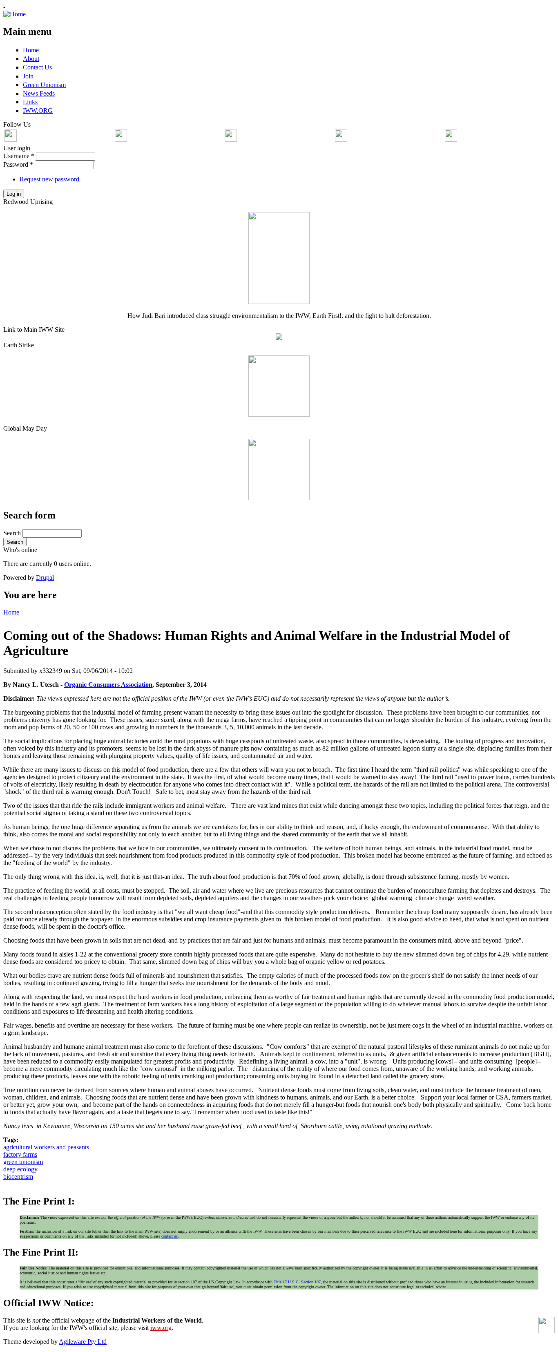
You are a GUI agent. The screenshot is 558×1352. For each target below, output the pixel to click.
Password (18, 164)
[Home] (14, 14)
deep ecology (20, 1169)
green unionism (23, 1161)
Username (18, 155)
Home (11, 612)
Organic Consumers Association (108, 684)
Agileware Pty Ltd (83, 1341)
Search (12, 533)
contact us (169, 1236)
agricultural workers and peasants (46, 1147)
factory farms (20, 1154)
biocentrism (18, 1176)
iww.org (161, 1327)
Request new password (49, 179)
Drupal (45, 577)
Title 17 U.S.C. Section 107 (297, 1282)
